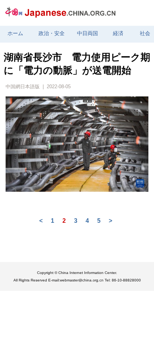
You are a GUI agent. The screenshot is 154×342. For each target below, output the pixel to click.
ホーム (15, 33)
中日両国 (87, 33)
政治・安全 (51, 33)
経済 (118, 33)
